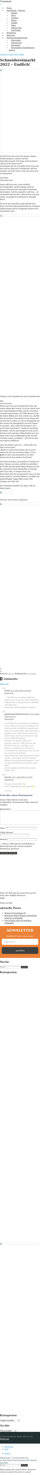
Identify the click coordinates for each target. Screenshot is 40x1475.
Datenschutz (16, 42)
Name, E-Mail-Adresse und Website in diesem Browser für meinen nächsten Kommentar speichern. (17, 846)
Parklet (14, 23)
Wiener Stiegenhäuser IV (15, 913)
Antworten (9, 693)
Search (7, 1453)
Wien (13, 15)
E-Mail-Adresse (7, 832)
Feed (6, 1449)
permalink (31, 673)
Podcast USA (16, 28)
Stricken (14, 18)
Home (9, 8)
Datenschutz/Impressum (17, 37)
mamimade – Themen (16, 10)
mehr (2, 898)
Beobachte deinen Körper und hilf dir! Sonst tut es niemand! (20, 916)
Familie (14, 13)
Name (3, 828)
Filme (13, 25)
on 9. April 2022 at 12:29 (22, 777)
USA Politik (15, 30)
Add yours (4, 684)
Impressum (16, 40)
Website (3, 839)
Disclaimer (15, 45)
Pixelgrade (4, 1439)
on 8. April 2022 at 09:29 (21, 690)
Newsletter (11, 33)
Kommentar (6, 809)
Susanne (4, 54)
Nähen (14, 20)
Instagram (8, 1446)
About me (11, 35)
